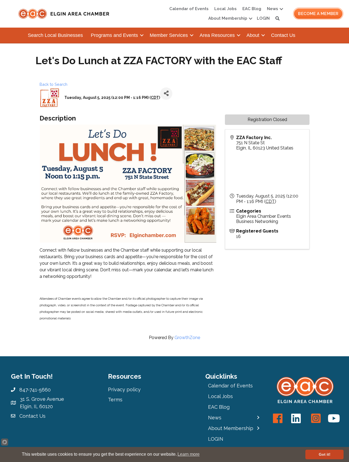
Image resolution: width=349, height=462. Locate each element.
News (272, 8)
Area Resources (217, 35)
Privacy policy (124, 389)
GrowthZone (187, 337)
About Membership (227, 18)
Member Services (169, 35)
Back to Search (53, 84)
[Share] (166, 93)
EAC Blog (251, 8)
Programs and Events (114, 35)
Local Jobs (225, 8)
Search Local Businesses (55, 35)
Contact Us (283, 35)
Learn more (188, 454)
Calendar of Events (189, 8)
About (252, 35)
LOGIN (263, 18)
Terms (115, 399)
